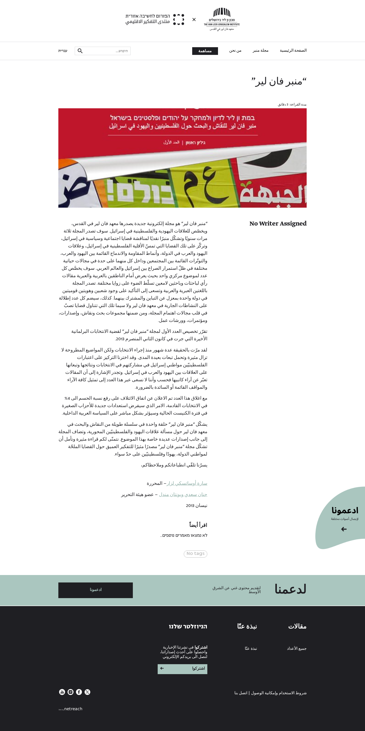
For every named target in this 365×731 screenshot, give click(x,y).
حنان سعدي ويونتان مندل (183, 495)
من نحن (235, 50)
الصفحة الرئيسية (293, 50)
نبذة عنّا (251, 648)
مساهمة (205, 51)
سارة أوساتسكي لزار (187, 483)
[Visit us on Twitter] (87, 693)
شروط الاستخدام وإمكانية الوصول (279, 693)
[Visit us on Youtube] (62, 693)
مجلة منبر (261, 50)
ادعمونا (96, 589)
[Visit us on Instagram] (70, 693)
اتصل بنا (240, 693)
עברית (62, 50)
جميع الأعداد (297, 648)
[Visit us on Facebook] (78, 693)
